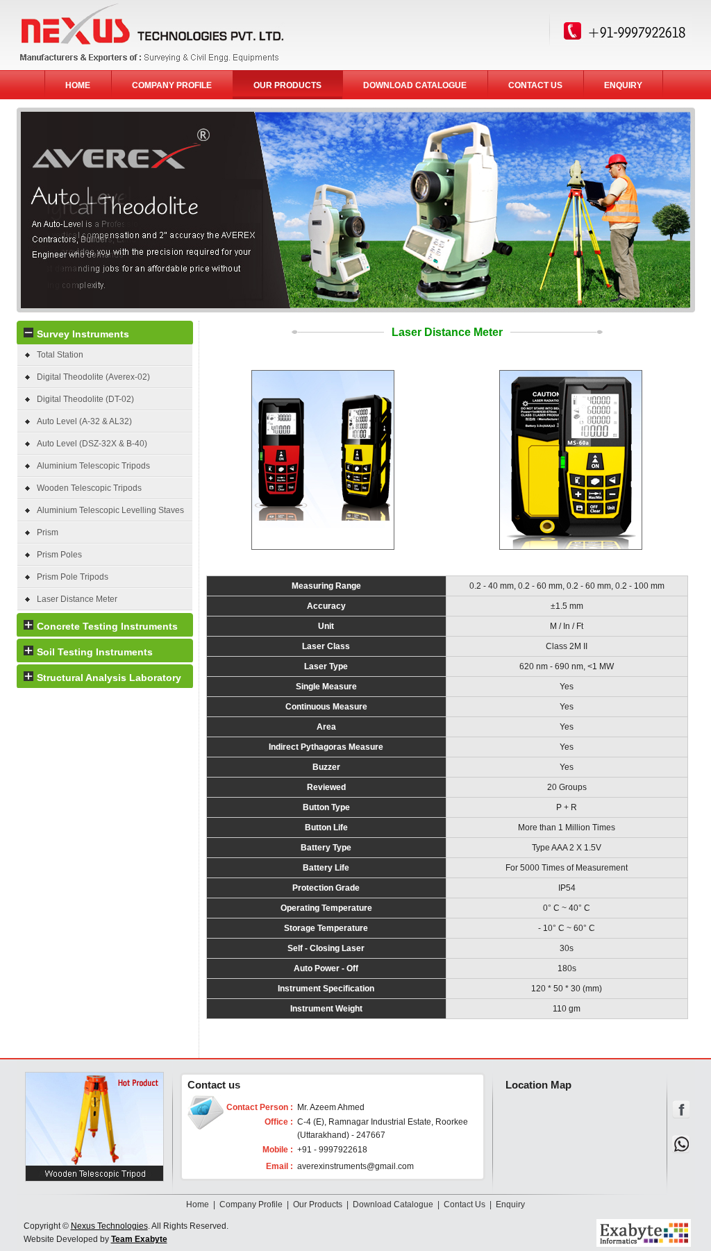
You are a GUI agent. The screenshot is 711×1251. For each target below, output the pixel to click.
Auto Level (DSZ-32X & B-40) (92, 443)
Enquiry (510, 1204)
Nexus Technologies (109, 1226)
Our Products (317, 1204)
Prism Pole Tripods (72, 577)
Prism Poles (59, 555)
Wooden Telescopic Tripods (89, 488)
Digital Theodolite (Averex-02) (93, 377)
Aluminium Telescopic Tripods (93, 466)
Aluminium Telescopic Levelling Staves (110, 510)
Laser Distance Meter (77, 599)
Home (197, 1204)
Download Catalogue (393, 1204)
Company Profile (251, 1204)
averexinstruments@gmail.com (355, 1166)
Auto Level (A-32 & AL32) (84, 421)
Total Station (60, 355)
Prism (47, 532)
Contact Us (464, 1204)
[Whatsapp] (681, 1150)
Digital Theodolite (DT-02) (85, 399)
